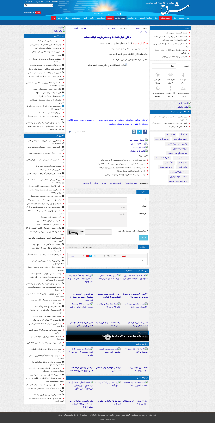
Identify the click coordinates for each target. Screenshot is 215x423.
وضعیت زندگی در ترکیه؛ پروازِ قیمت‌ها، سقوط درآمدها (46, 268)
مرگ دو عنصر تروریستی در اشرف (49, 40)
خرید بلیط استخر (165, 167)
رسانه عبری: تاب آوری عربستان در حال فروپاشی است (45, 161)
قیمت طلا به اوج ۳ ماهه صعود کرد (174, 40)
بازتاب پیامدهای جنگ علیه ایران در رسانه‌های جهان (46, 311)
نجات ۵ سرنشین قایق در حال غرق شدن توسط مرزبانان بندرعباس (46, 128)
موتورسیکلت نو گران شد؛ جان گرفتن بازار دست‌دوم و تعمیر (48, 249)
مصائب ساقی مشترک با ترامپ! (50, 96)
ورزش (156, 18)
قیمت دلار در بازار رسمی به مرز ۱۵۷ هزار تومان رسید (171, 45)
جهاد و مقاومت (120, 18)
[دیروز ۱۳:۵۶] (107, 311)
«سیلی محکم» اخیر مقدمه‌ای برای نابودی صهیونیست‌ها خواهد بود (122, 163)
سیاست (181, 18)
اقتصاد (85, 18)
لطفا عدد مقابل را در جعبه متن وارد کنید (133, 231)
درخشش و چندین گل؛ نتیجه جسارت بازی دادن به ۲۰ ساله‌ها (81, 369)
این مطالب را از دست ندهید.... (136, 270)
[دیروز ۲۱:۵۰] (107, 337)
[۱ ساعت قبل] (135, 389)
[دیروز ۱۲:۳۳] (80, 311)
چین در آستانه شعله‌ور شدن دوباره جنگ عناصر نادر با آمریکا (45, 288)
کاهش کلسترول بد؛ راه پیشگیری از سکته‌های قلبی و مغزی (46, 239)
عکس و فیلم (76, 18)
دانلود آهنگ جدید (180, 139)
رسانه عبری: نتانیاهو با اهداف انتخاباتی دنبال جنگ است (46, 325)
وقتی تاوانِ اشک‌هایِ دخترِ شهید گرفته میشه (107, 37)
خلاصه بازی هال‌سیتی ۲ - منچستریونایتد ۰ (138, 369)
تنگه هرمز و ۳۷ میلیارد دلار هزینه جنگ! (47, 320)
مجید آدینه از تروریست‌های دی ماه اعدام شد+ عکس (46, 212)
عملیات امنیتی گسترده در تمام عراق (48, 166)
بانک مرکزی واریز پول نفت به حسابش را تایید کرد (43, 384)
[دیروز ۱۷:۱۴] (135, 356)
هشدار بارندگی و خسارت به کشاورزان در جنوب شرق (46, 155)
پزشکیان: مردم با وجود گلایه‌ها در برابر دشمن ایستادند (46, 357)
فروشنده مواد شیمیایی (178, 176)
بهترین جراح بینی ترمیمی (177, 153)
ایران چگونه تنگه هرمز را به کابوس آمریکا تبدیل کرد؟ (124, 336)
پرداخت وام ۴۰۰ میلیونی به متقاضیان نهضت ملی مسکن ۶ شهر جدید (81, 297)
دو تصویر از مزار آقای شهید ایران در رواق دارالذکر (43, 122)
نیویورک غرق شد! (55, 55)
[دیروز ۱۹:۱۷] (107, 283)
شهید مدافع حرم (115, 183)
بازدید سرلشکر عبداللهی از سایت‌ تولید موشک (44, 69)
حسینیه (110, 18)
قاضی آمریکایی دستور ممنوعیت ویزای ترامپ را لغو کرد (46, 101)
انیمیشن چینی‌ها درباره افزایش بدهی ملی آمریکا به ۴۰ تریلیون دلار (45, 107)
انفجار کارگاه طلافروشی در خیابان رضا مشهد (45, 65)
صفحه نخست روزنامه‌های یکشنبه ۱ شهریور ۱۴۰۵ (135, 402)
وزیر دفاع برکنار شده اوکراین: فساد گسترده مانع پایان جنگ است (45, 181)
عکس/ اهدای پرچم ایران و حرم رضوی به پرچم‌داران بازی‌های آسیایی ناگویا (81, 404)
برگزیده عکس (142, 377)
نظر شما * (143, 213)
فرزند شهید (87, 183)
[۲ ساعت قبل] (107, 389)
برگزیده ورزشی (142, 344)
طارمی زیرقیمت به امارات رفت (50, 169)
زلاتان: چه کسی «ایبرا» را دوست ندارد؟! (47, 316)
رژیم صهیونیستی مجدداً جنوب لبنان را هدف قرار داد (45, 344)
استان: (186, 66)
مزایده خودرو (182, 167)
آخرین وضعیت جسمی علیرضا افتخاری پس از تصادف (109, 295)
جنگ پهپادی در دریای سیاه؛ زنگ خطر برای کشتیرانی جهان (47, 301)
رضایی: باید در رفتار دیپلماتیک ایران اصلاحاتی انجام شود (46, 350)
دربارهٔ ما (27, 2)
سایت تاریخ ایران (161, 139)
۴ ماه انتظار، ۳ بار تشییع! (178, 126)
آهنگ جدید (168, 162)
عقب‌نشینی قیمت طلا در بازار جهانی (174, 56)
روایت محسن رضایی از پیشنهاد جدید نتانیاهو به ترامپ (45, 148)
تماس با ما (37, 2)
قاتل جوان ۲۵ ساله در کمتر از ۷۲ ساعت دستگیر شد (45, 118)
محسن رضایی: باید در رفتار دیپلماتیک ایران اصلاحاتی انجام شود (47, 363)
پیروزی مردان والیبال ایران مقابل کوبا (48, 48)
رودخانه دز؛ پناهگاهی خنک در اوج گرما (108, 402)
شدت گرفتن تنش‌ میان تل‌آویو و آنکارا (47, 394)
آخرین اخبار (59, 135)
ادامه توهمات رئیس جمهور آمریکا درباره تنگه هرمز (47, 233)
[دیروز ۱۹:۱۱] (80, 389)
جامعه (92, 18)
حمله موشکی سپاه (131, 183)
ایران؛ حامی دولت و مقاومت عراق (49, 224)
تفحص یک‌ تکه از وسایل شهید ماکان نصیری (45, 374)
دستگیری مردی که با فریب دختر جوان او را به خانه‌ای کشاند (46, 60)
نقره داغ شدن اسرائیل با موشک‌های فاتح (131, 171)
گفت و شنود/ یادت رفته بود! (51, 217)
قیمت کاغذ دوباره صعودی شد (176, 33)
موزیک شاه (170, 134)
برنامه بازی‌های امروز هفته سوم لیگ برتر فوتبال (44, 200)
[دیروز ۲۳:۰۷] (135, 283)
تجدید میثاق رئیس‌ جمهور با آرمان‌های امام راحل (44, 203)
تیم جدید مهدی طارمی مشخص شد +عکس (108, 369)
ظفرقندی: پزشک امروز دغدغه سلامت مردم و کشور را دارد (46, 400)
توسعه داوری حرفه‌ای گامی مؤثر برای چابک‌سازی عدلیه (45, 175)
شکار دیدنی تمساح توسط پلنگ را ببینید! (47, 89)
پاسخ (72, 256)
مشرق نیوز (169, 7)
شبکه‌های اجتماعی (145, 18)
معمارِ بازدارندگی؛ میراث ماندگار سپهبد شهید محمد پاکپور (46, 331)
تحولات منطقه (166, 18)
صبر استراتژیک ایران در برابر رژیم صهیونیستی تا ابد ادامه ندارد (123, 160)
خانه (188, 18)
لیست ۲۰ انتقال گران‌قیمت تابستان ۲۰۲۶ (46, 273)
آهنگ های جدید (181, 157)
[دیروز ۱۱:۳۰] (80, 356)
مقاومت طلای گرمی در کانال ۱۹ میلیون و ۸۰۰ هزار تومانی (172, 51)
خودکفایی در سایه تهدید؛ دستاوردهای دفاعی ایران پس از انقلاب (46, 191)
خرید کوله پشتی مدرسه (178, 181)
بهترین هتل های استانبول (177, 143)
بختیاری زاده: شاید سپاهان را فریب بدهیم (46, 51)
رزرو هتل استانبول (180, 148)
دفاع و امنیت (132, 18)
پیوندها (59, 18)
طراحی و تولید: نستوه (107, 419)
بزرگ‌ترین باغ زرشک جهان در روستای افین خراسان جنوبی (47, 262)
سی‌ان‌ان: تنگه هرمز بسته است (50, 112)
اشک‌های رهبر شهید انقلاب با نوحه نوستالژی (45, 196)
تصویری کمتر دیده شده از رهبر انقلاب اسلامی (44, 72)
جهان (175, 18)
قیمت (187, 27)
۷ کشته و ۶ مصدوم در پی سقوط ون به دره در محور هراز (135, 295)
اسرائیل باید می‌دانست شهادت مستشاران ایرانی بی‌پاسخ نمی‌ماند (122, 167)
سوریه (104, 183)
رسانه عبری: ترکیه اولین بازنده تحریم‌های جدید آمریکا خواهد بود (45, 142)
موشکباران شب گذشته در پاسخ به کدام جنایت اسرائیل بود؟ (124, 174)
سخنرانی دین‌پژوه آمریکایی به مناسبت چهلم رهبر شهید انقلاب (45, 295)
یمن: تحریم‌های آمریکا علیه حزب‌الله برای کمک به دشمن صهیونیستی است (45, 380)
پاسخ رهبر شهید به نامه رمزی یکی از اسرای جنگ (170, 123)
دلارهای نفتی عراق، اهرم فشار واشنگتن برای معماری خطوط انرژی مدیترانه (46, 370)
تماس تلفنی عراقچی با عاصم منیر (49, 220)
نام (146, 198)
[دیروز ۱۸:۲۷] (80, 283)
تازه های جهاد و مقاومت (180, 111)
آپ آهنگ (183, 134)
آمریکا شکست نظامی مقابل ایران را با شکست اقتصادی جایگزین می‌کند (46, 278)
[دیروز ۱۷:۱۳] (135, 311)
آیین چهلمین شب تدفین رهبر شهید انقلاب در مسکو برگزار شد (172, 118)
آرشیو (46, 2)
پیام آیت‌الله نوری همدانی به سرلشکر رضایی (45, 44)
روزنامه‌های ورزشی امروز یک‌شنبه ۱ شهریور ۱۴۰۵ (43, 207)
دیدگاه (67, 18)
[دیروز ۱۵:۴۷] (107, 356)
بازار (53, 18)
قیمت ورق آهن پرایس (178, 171)
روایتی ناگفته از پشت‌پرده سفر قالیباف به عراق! (44, 186)
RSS (53, 2)
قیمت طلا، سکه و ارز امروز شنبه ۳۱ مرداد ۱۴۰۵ (170, 36)
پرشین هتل (182, 162)
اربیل (96, 183)
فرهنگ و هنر (100, 18)
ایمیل (144, 206)
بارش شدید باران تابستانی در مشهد (48, 92)
